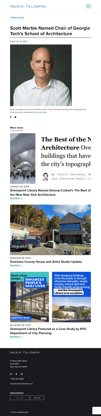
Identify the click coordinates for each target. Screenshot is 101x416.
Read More (15, 198)
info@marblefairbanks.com (21, 383)
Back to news (18, 17)
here (35, 112)
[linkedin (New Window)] (22, 374)
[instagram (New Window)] (11, 374)
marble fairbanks (28, 6)
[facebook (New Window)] (10, 117)
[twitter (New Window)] (15, 117)
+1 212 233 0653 (17, 378)
